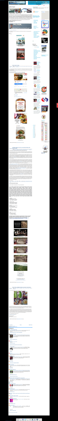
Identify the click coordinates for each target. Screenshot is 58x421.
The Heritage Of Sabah (12, 403)
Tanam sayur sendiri (28, 288)
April (34, 128)
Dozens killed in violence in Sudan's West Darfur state (16, 330)
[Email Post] (22, 142)
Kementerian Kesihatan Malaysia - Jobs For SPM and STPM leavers (39, 86)
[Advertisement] (19, 145)
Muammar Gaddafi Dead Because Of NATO (18, 356)
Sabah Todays (35, 56)
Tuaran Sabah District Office (37, 50)
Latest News (26, 5)
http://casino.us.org (2, 0)
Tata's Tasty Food (15, 65)
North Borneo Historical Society (13, 376)
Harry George (20, 149)
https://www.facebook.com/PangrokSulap (22, 167)
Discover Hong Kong (36, 27)
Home (10, 5)
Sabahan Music (35, 54)
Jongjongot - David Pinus (36, 36)
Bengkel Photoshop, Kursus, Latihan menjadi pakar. (16, 332)
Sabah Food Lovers (28, 66)
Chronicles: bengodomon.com (13, 339)
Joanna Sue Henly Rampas (37, 31)
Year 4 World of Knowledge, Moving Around (14, 396)
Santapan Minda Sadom (12, 383)
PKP (25, 288)
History (19, 5)
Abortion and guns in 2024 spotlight (13, 341)
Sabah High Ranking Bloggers (37, 57)
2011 (34, 135)
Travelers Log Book (12, 405)
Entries (37, 5)
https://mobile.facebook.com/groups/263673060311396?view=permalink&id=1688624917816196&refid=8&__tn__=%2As (19, 218)
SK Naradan (21, 161)
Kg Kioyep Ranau (24, 149)
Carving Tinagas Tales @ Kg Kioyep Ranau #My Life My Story (21, 148)
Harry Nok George (36, 11)
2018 (34, 129)
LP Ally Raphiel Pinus (36, 33)
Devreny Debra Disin (36, 37)
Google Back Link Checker (8, 420)
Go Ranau (35, 21)
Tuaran (21, 5)
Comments (42, 5)
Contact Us (13, 5)
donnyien (11, 351)
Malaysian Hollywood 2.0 (13, 369)
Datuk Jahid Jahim (12, 346)
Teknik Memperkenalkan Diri (13, 398)
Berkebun (21, 288)
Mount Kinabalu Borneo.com (13, 374)
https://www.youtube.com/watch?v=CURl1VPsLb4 (14, 164)
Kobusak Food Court (19, 66)
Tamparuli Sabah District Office (37, 51)
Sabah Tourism (35, 53)
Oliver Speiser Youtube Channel (20, 274)
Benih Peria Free (17, 288)
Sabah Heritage (35, 22)
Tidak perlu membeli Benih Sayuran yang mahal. (21, 287)
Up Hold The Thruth (40, 414)
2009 (34, 137)
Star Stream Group (12, 391)
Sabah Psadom (35, 58)
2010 (34, 136)
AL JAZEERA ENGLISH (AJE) (13, 329)
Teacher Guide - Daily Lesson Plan (14, 395)
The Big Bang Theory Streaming (32, 414)
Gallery (16, 5)
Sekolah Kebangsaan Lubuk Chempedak (14, 389)
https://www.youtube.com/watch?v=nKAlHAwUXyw (20, 168)
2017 (34, 130)
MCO (23, 288)
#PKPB (15, 66)
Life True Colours (12, 364)
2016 (34, 131)
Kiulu (23, 5)
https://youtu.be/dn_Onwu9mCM (12, 314)
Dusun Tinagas (16, 149)
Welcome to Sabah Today (13, 410)
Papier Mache (35, 34)
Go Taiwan (35, 28)
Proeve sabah (24, 66)
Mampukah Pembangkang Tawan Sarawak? (17, 384)
